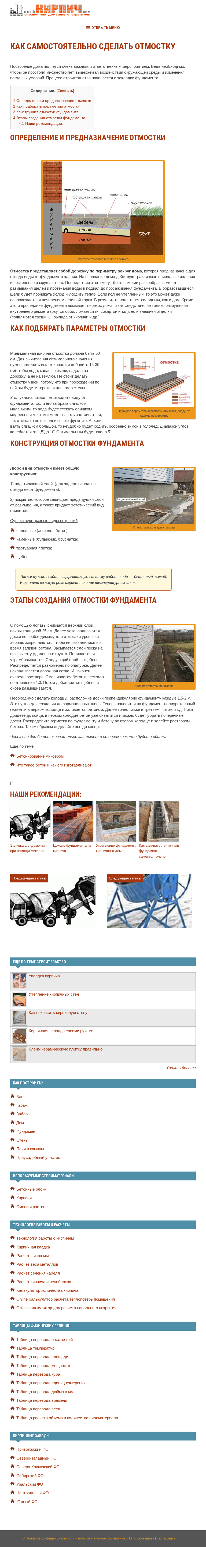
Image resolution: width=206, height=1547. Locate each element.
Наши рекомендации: (41, 123)
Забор (22, 1114)
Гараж (21, 1105)
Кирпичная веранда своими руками (61, 1031)
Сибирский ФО (30, 1476)
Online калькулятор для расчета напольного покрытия (66, 1308)
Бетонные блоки (31, 1189)
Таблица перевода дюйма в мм (44, 1392)
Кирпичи (24, 1198)
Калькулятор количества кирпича (47, 1290)
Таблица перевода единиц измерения (51, 1383)
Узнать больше (181, 1068)
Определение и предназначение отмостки (52, 100)
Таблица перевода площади (42, 1357)
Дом (20, 1123)
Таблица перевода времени (41, 1400)
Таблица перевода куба (38, 1374)
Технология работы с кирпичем (45, 1238)
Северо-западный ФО (36, 1458)
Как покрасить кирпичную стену (58, 1012)
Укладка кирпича (44, 976)
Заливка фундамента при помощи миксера (27, 848)
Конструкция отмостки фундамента (46, 112)
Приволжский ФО (32, 1449)
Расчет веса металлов (37, 1264)
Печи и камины (30, 1149)
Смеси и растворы (33, 1207)
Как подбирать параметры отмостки (46, 106)
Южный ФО (27, 1502)
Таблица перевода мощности (43, 1366)
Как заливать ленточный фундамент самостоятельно (159, 851)
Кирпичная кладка (33, 1247)
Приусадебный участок (38, 1157)
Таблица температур (35, 1348)
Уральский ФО (29, 1484)
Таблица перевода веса (38, 1409)
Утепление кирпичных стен (54, 994)
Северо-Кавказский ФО (38, 1467)
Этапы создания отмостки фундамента (49, 118)
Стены (22, 1140)
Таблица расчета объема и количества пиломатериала (67, 1418)
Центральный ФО (32, 1493)
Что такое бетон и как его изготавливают (53, 765)
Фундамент (26, 1131)
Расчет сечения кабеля (38, 1273)
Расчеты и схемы (32, 1256)
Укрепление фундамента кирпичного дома (116, 848)
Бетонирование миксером (40, 756)
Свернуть (65, 91)
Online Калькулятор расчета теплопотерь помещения (65, 1299)
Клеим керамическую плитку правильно (65, 1049)
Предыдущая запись (29, 878)
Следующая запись (125, 878)
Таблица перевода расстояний (44, 1339)
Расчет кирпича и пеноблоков (43, 1282)
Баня (20, 1097)
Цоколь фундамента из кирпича (72, 848)
